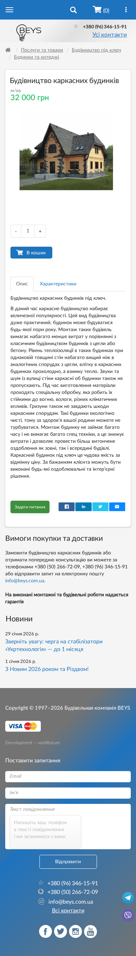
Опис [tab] (22, 284)
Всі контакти (68, 910)
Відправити (68, 861)
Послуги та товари (42, 50)
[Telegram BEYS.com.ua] (128, 897)
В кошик (36, 253)
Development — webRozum (32, 742)
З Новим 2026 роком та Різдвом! (47, 669)
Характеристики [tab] (58, 284)
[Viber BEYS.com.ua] (128, 915)
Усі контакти (109, 35)
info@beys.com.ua (24, 580)
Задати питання (30, 507)
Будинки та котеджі (36, 57)
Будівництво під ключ (96, 50)
